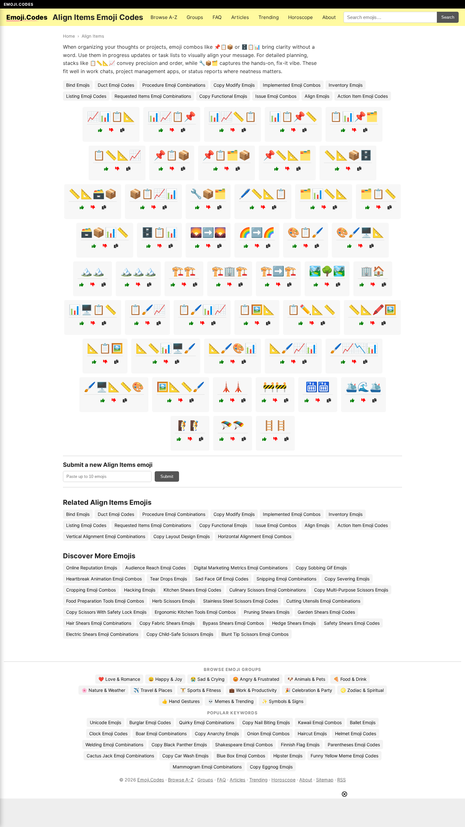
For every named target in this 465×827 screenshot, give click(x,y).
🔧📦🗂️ (208, 193)
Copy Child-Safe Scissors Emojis (179, 634)
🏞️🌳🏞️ (327, 271)
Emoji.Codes (150, 779)
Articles (240, 17)
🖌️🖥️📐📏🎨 (114, 386)
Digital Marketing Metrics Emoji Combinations (241, 567)
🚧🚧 (275, 386)
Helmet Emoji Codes (355, 733)
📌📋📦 (172, 155)
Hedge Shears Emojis (294, 623)
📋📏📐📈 (117, 155)
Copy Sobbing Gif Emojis (321, 567)
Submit (166, 476)
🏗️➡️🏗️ (278, 271)
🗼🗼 (232, 386)
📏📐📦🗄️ (348, 155)
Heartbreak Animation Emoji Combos (104, 578)
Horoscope (300, 17)
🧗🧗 (190, 425)
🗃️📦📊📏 (105, 232)
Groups (195, 17)
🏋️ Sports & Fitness (200, 690)
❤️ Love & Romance (119, 679)
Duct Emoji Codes (116, 85)
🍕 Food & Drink (350, 679)
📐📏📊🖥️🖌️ (166, 348)
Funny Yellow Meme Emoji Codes (344, 755)
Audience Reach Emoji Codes (155, 567)
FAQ (217, 17)
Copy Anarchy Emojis (217, 733)
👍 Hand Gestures (181, 701)
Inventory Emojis (346, 85)
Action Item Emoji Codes (363, 96)
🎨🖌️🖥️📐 (360, 232)
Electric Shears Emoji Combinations (102, 634)
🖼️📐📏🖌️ (181, 386)
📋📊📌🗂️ (354, 116)
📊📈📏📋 (232, 116)
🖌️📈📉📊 (354, 348)
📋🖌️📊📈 (202, 309)
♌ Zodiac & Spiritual (362, 690)
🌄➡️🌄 (208, 232)
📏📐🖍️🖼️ (372, 309)
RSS (341, 779)
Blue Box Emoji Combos (241, 755)
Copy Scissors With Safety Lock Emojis (106, 612)
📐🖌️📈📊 (293, 348)
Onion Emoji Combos (268, 733)
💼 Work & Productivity (253, 690)
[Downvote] (111, 130)
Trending (268, 17)
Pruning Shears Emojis (266, 612)
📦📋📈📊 (153, 193)
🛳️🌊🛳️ (363, 386)
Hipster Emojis (287, 755)
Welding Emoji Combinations (114, 744)
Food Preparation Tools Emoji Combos (105, 601)
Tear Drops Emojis (168, 578)
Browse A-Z (164, 17)
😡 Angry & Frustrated (256, 679)
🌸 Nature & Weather (103, 690)
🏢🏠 (373, 271)
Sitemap (324, 779)
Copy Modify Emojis (234, 85)
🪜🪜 (275, 425)
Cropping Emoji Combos (91, 589)
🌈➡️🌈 (257, 232)
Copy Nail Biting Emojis (266, 722)
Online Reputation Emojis (91, 567)
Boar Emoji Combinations (161, 733)
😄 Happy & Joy (165, 679)
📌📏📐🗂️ (287, 155)
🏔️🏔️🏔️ (138, 271)
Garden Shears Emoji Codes (326, 612)
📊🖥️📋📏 (93, 309)
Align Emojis (317, 96)
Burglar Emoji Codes (150, 722)
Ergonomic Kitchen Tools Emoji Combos (195, 612)
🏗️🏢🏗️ (230, 271)
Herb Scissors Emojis (173, 601)
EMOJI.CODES (19, 4)
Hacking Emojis (139, 589)
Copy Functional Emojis (223, 96)
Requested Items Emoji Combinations (153, 96)
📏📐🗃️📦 (93, 193)
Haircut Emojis (312, 733)
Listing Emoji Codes (86, 96)
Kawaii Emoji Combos (320, 722)
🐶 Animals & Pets (306, 679)
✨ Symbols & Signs (282, 701)
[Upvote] (100, 130)
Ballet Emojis (362, 722)
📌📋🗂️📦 (226, 155)
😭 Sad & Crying (207, 679)
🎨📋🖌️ (306, 232)
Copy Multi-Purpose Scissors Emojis (351, 589)
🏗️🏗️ (184, 271)
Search (447, 17)
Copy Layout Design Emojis (181, 536)
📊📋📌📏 (293, 116)
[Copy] (122, 130)
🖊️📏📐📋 (263, 193)
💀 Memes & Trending (231, 701)
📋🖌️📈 (147, 309)
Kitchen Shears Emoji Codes (192, 589)
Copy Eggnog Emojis (271, 766)
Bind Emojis (78, 85)
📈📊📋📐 (111, 116)
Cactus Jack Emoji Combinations (120, 755)
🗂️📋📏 (378, 193)
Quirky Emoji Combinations (206, 722)
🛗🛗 (318, 386)
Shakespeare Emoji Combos (244, 744)
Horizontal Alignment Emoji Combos (254, 536)
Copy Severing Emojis (347, 578)
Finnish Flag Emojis (300, 744)
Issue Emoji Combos (275, 96)
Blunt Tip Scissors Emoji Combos (254, 634)
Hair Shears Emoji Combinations (98, 623)
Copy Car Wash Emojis (185, 755)
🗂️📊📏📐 (324, 193)
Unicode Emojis (105, 722)
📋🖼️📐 (257, 309)
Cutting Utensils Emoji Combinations (323, 601)
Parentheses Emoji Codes (354, 744)
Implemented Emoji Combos (291, 85)
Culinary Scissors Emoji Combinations (267, 589)
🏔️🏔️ (92, 271)
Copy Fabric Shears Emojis (167, 623)
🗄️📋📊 (159, 232)
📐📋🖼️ (105, 348)
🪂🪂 (232, 425)
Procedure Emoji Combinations (173, 85)
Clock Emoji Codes (108, 733)
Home (69, 36)
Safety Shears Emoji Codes (352, 623)
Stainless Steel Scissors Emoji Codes (240, 601)
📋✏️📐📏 (312, 309)
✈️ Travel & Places (152, 690)
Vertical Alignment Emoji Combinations (105, 536)
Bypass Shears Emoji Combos (233, 623)
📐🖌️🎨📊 (232, 348)
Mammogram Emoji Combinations (207, 766)
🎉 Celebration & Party (308, 690)
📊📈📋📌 (172, 116)
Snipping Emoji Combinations (286, 578)
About (329, 17)
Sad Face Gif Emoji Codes (221, 578)
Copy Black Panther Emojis (179, 744)
